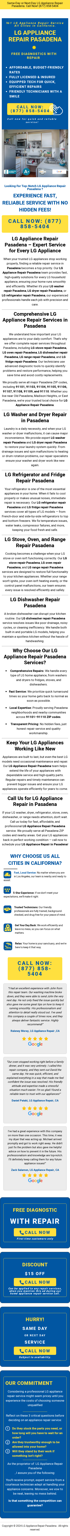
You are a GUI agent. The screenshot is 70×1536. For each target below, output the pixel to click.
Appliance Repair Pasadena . (42, 1526)
